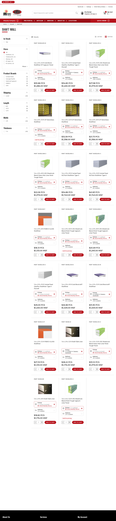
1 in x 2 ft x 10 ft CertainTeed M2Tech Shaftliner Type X (71, 174)
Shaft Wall (19, 24)
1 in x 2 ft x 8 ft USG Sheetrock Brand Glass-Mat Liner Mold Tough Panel (44, 175)
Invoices (110, 6)
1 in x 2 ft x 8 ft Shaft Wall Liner (44, 399)
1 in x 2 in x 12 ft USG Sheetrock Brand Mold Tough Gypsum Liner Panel (72, 401)
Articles (40, 20)
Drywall (12, 24)
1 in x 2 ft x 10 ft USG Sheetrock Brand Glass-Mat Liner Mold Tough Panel (99, 65)
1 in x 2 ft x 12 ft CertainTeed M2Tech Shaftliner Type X (98, 174)
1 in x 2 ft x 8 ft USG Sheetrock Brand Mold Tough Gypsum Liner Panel (99, 231)
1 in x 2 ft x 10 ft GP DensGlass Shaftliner (44, 121)
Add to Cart (50, 90)
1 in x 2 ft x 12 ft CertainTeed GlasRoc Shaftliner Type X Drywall (71, 65)
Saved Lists (80, 6)
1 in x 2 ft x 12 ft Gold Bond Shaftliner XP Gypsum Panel (43, 64)
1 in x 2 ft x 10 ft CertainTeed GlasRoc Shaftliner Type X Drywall (43, 286)
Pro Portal (28, 20)
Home (5, 24)
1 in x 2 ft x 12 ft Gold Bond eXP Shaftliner (99, 285)
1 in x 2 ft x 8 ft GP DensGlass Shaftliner (99, 121)
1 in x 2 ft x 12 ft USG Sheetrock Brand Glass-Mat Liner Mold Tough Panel (99, 344)
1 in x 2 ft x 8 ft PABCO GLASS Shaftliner (44, 230)
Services (50, 20)
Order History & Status (99, 6)
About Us (61, 20)
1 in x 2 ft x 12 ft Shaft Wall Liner (72, 341)
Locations (73, 20)
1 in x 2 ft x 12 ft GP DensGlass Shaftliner (72, 121)
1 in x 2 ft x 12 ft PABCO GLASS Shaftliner (44, 342)
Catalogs (88, 6)
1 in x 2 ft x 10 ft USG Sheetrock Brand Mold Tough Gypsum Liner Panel (72, 231)
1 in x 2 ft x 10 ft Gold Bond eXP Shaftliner (72, 285)
